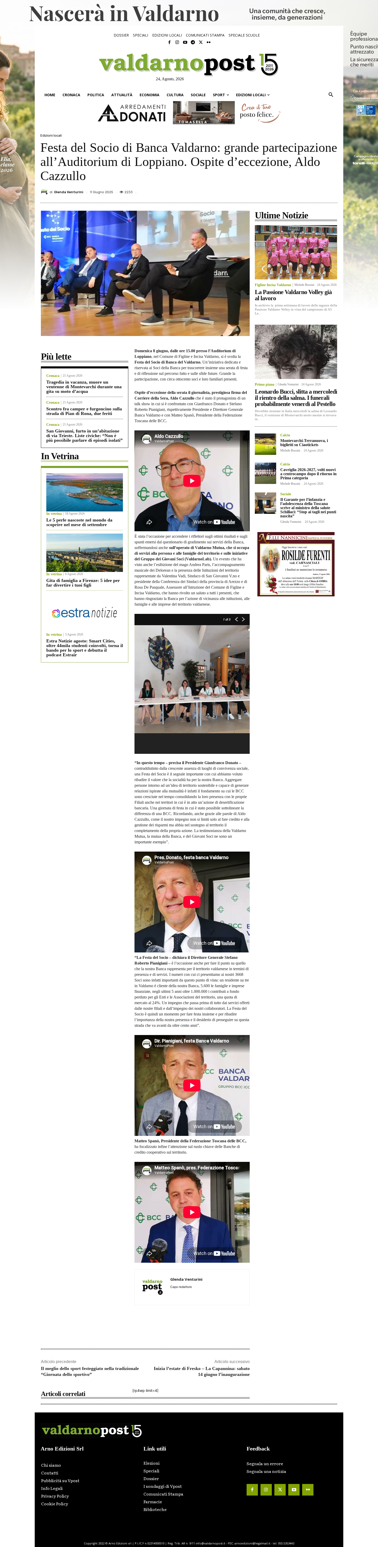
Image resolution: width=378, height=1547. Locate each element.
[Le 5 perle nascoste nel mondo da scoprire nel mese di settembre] (84, 492)
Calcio (285, 435)
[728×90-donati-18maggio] (189, 112)
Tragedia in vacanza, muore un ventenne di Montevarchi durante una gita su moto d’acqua (84, 386)
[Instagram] (177, 42)
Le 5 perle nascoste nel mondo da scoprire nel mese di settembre (79, 522)
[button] (331, 95)
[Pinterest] (296, 190)
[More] (332, 190)
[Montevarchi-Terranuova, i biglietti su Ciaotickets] (265, 444)
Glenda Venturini (68, 192)
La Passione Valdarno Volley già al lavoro (293, 295)
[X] (285, 190)
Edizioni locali (51, 135)
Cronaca (52, 376)
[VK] (308, 190)
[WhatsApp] (320, 190)
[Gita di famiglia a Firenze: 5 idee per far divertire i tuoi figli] (84, 553)
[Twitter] (200, 42)
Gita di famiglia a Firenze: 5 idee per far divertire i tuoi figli (83, 583)
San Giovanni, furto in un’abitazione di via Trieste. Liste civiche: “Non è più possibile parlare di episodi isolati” (84, 435)
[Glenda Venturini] (45, 192)
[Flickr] (208, 42)
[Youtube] (185, 42)
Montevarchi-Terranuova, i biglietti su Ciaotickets (304, 442)
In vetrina (54, 514)
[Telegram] (193, 42)
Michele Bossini (304, 285)
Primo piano (264, 384)
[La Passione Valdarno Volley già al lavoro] (296, 252)
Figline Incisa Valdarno (273, 285)
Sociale (285, 494)
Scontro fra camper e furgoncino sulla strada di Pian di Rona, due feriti (84, 411)
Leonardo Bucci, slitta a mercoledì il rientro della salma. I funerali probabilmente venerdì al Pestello (296, 397)
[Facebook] (169, 42)
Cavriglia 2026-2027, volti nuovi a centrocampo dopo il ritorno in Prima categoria (308, 473)
